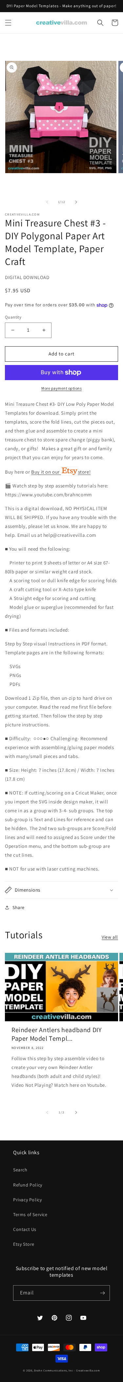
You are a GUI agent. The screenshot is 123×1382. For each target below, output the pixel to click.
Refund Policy (27, 1185)
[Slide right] (76, 202)
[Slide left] (47, 202)
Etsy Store (23, 1244)
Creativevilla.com (88, 1370)
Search (20, 1170)
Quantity (13, 317)
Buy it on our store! (61, 472)
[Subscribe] (102, 1293)
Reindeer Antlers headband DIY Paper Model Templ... (56, 1034)
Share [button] (18, 907)
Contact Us (24, 1229)
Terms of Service (30, 1214)
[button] (8, 22)
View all (110, 937)
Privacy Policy (27, 1200)
